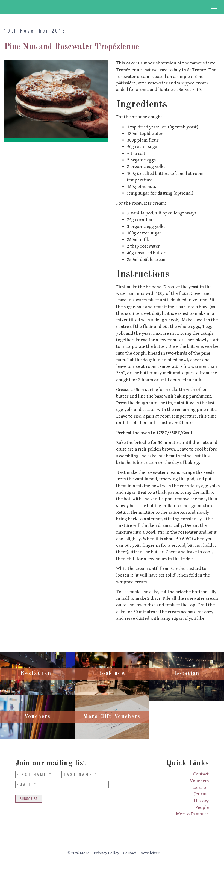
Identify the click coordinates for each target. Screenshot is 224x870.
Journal (201, 794)
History (201, 801)
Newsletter (150, 853)
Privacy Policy (106, 853)
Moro (21, 7)
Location (200, 787)
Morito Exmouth (192, 814)
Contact (201, 774)
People (202, 807)
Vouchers (199, 781)
